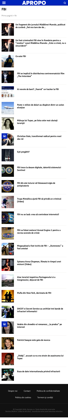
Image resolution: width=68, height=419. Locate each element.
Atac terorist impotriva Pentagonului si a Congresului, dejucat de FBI (36, 278)
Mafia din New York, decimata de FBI (34, 293)
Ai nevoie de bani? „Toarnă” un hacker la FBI (38, 89)
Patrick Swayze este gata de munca (33, 340)
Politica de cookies (23, 397)
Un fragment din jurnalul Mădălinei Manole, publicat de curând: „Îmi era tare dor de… (40, 26)
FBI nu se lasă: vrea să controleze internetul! (38, 214)
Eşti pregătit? (23, 151)
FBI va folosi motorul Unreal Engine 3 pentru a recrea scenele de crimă (39, 231)
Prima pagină (7, 15)
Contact (27, 391)
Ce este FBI (20, 56)
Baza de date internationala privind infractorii (38, 371)
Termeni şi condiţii (45, 397)
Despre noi (12, 391)
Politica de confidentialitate (48, 391)
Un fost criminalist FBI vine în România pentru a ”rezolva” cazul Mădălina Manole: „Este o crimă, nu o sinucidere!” (40, 43)
